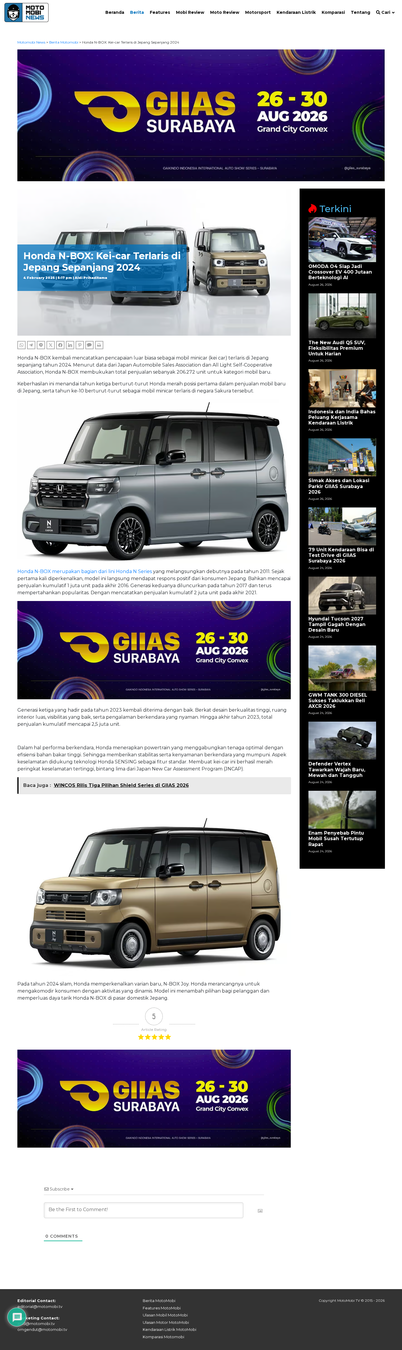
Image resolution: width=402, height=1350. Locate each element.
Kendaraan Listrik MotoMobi (169, 1329)
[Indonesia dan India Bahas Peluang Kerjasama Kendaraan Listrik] (342, 388)
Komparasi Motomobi (163, 1336)
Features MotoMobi (162, 1308)
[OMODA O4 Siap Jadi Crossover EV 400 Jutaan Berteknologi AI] (342, 239)
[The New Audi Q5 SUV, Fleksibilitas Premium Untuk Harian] (342, 315)
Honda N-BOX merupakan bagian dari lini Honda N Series (84, 571)
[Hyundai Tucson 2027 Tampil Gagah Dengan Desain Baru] (342, 595)
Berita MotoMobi (159, 1300)
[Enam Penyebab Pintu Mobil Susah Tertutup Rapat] (342, 809)
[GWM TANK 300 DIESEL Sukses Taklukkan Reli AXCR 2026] (342, 667)
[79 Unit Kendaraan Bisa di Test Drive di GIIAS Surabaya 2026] (342, 526)
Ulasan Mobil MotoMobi (165, 1315)
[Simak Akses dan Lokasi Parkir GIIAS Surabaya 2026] (342, 457)
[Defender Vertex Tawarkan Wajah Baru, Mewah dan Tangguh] (342, 740)
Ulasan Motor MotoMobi (166, 1322)
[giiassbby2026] (201, 115)
